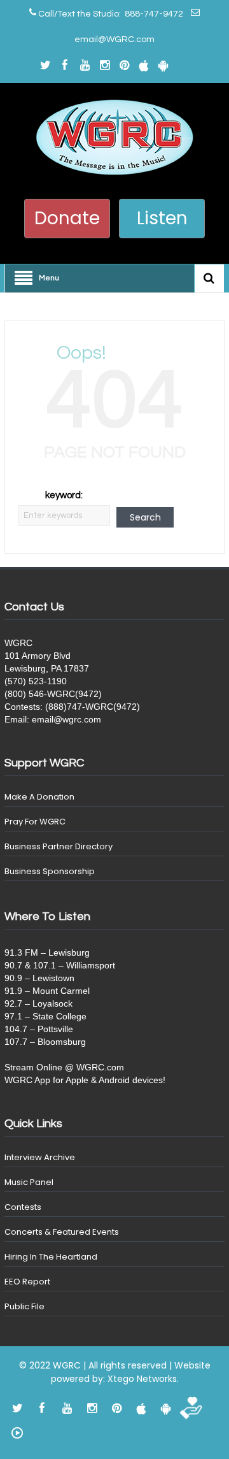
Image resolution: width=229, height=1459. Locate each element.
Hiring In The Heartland (50, 1257)
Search (145, 517)
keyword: (64, 495)
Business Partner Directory (58, 846)
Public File (24, 1306)
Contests (22, 1207)
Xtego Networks (142, 1378)
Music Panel (28, 1182)
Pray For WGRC (35, 822)
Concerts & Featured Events (61, 1232)
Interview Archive (39, 1157)
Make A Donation (39, 797)
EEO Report (27, 1282)
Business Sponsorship (49, 871)
